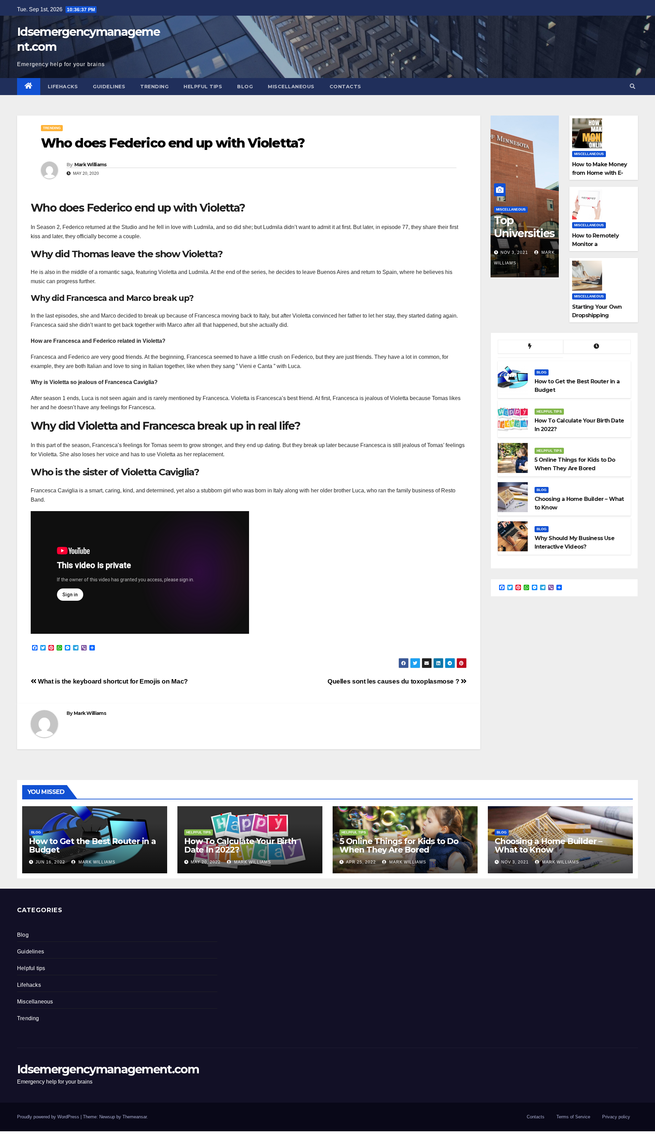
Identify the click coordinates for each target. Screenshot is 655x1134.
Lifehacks (63, 86)
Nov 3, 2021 (514, 252)
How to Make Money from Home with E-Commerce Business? (601, 173)
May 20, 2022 (206, 862)
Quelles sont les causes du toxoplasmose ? (394, 681)
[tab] (530, 347)
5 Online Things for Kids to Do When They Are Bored (398, 845)
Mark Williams (90, 165)
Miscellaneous (291, 86)
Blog (245, 86)
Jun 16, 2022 (50, 862)
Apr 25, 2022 (361, 862)
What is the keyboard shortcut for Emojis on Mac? (112, 681)
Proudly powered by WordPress (49, 1116)
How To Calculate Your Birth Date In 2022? (240, 845)
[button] (632, 86)
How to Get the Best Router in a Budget (92, 845)
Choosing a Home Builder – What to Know (548, 845)
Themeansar (134, 1116)
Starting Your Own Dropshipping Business (597, 315)
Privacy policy (616, 1116)
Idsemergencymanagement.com (108, 1069)
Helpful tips (203, 86)
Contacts (345, 86)
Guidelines (109, 86)
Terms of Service (573, 1116)
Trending (154, 86)
